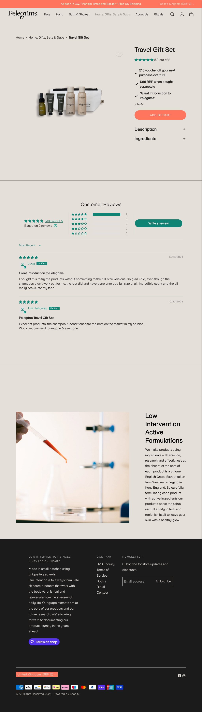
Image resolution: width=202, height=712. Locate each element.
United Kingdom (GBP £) (175, 3)
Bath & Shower (79, 14)
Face (47, 14)
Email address (135, 577)
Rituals (158, 14)
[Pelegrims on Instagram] (183, 675)
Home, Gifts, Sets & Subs (112, 14)
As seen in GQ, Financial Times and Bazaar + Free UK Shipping (101, 3)
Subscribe (163, 582)
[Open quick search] (172, 14)
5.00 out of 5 (54, 221)
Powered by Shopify (66, 693)
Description (146, 129)
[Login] (182, 14)
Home (20, 37)
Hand (59, 14)
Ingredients (145, 138)
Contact (102, 592)
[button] (144, 60)
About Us (142, 14)
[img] (28, 257)
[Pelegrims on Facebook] (179, 675)
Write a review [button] (158, 223)
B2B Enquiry (106, 564)
